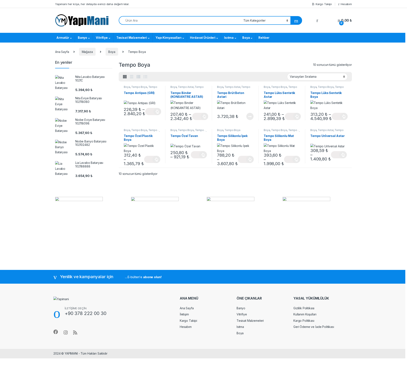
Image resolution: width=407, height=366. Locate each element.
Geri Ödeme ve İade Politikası (313, 327)
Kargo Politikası (303, 320)
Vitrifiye (102, 37)
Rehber (263, 37)
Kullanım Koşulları (304, 314)
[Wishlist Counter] (328, 20)
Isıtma (229, 37)
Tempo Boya (139, 86)
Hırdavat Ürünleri (202, 37)
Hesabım (346, 4)
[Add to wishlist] (160, 85)
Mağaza (87, 52)
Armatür (62, 37)
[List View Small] (138, 77)
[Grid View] (125, 77)
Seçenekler (153, 111)
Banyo (82, 37)
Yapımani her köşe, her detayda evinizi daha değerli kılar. (92, 4)
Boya (246, 37)
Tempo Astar (185, 86)
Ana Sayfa (62, 52)
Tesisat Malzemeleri (131, 37)
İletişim (184, 314)
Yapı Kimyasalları (168, 37)
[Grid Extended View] (131, 77)
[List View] (145, 77)
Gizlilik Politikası (303, 308)
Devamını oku (247, 116)
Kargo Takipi (324, 4)
